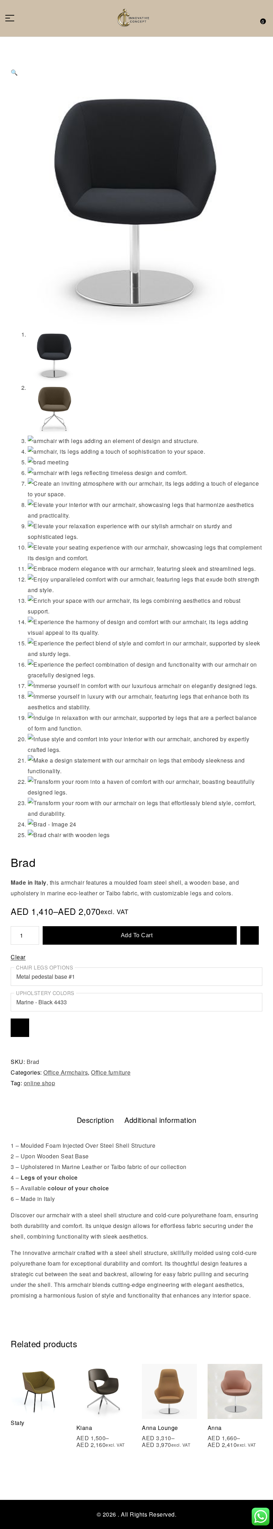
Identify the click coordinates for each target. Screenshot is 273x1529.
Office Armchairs (65, 1072)
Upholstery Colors (45, 992)
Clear (18, 957)
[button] (136, 65)
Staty (18, 1423)
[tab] (95, 1120)
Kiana (84, 1428)
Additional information (160, 1120)
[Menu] (12, 18)
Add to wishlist (249, 935)
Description (95, 1120)
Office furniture (110, 1072)
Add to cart (137, 935)
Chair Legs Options (44, 967)
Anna (215, 1428)
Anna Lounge (160, 1428)
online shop (39, 1083)
